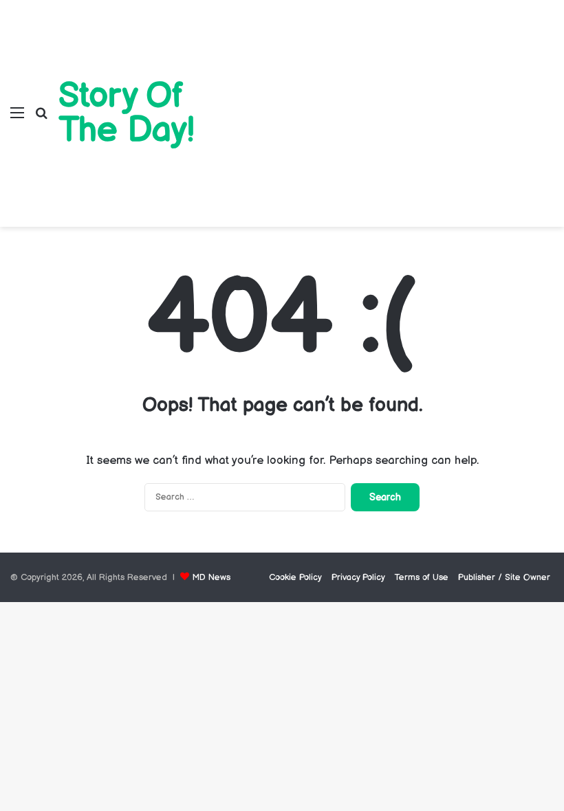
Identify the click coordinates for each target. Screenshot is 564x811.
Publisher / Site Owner (504, 577)
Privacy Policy (358, 577)
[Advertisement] (388, 103)
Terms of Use (421, 577)
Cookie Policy (295, 577)
